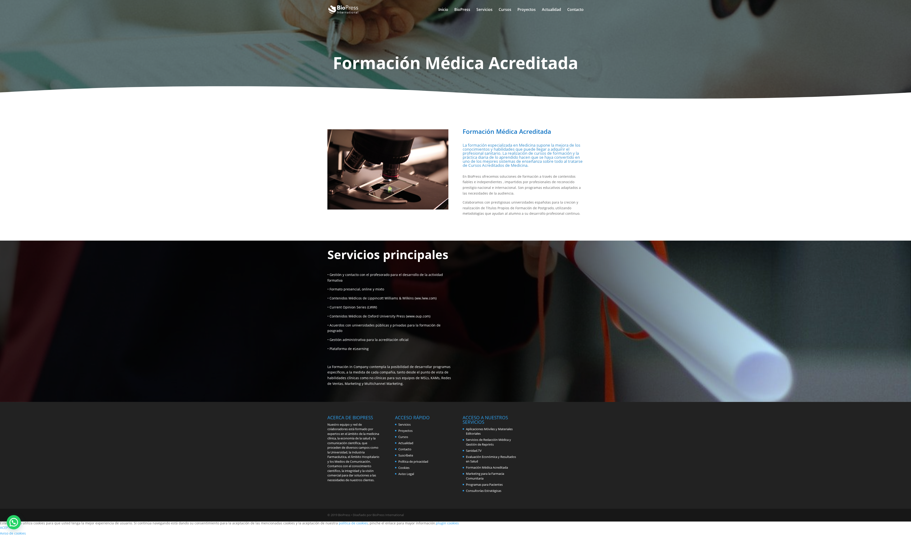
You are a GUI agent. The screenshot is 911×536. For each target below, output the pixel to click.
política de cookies (353, 523)
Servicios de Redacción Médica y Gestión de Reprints (488, 442)
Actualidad (551, 10)
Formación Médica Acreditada (487, 467)
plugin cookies (447, 523)
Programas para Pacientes (484, 484)
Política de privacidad (413, 461)
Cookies (403, 468)
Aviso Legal (406, 474)
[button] (14, 522)
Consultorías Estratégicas (483, 491)
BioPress (462, 10)
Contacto (575, 10)
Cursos (505, 10)
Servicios (484, 10)
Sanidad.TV (474, 450)
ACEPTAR (7, 527)
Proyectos (526, 10)
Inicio (443, 10)
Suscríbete (405, 455)
